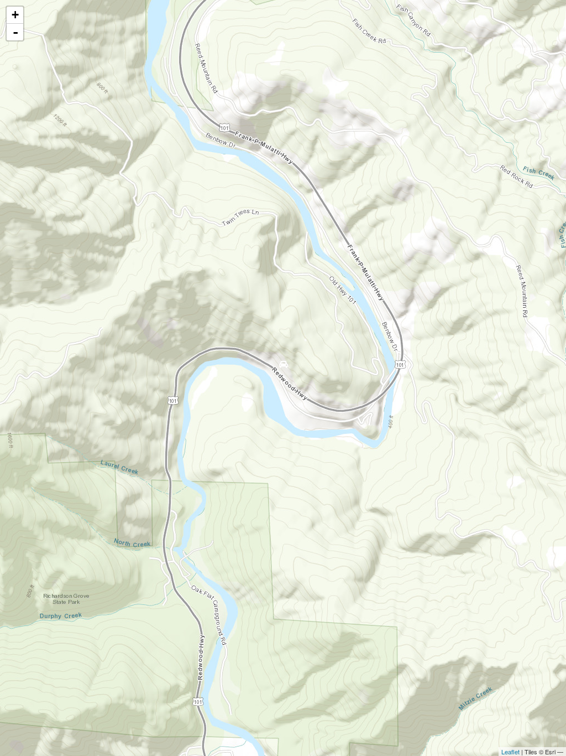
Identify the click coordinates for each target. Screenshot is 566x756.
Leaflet (510, 751)
